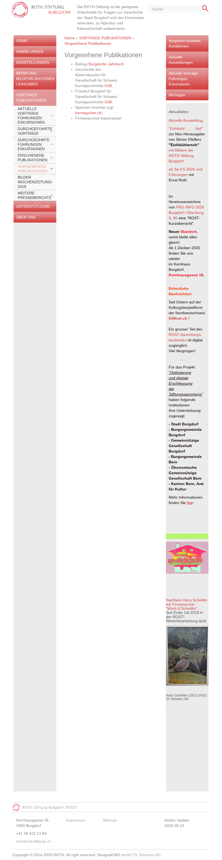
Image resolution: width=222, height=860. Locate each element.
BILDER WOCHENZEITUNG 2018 (34, 182)
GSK (108, 86)
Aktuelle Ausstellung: (186, 120)
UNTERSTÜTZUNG (33, 206)
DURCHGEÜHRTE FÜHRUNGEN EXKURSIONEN (34, 144)
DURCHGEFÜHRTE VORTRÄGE (35, 131)
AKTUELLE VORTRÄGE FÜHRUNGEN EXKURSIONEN (31, 115)
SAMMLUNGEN (29, 51)
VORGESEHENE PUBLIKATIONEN (32, 168)
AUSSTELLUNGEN (32, 62)
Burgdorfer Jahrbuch (105, 64)
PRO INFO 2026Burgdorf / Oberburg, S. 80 (187, 212)
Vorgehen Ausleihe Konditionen (185, 43)
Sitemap (110, 820)
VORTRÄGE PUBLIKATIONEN (31, 97)
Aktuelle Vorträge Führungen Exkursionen (183, 78)
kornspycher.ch (88, 113)
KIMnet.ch (178, 318)
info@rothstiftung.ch (33, 841)
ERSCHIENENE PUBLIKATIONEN (32, 157)
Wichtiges (177, 95)
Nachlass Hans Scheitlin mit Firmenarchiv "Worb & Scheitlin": (186, 604)
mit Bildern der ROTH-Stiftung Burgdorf (182, 155)
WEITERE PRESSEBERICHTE (34, 195)
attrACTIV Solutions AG (141, 855)
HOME (22, 40)
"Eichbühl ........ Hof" (186, 128)
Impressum (75, 820)
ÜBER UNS (25, 217)
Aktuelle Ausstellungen (181, 60)
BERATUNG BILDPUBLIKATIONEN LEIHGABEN (35, 78)
